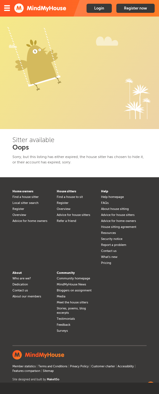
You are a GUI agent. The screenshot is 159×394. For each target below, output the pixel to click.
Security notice (111, 239)
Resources (108, 233)
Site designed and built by (35, 379)
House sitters (66, 191)
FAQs (105, 203)
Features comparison (26, 371)
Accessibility (126, 366)
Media (61, 296)
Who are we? (21, 278)
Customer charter (103, 366)
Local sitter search (25, 203)
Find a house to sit (70, 197)
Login (99, 8)
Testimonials (66, 319)
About (17, 273)
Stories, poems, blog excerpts (71, 311)
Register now (135, 8)
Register (18, 209)
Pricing (106, 263)
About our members (26, 296)
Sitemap (48, 371)
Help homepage (112, 197)
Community (66, 273)
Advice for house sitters (73, 215)
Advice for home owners (29, 221)
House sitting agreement (118, 227)
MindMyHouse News (71, 284)
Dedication (20, 284)
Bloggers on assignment (74, 290)
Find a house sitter (25, 197)
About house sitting (115, 209)
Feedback (63, 325)
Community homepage (73, 278)
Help (104, 191)
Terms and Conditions (52, 366)
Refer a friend (66, 221)
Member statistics (24, 366)
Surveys (62, 331)
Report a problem (113, 245)
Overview (19, 215)
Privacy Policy (79, 366)
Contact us (109, 251)
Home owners (22, 191)
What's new (109, 257)
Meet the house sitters (72, 302)
